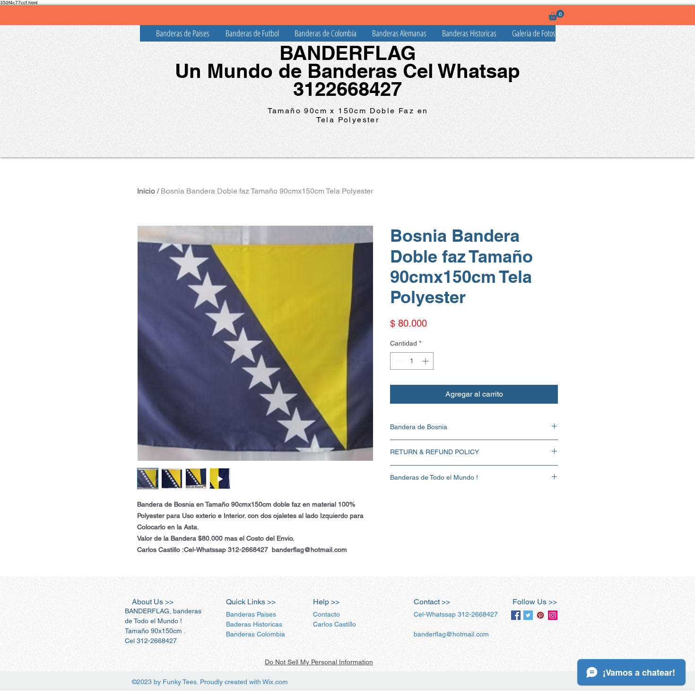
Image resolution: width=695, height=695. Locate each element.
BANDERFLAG (347, 53)
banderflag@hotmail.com (451, 634)
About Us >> (153, 601)
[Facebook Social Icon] (516, 615)
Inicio (146, 190)
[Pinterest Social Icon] (540, 615)
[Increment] (426, 361)
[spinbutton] (411, 361)
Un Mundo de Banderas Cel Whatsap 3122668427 (347, 80)
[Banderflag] (528, 615)
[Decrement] (397, 361)
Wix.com (275, 682)
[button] (556, 15)
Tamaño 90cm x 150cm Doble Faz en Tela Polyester (348, 115)
